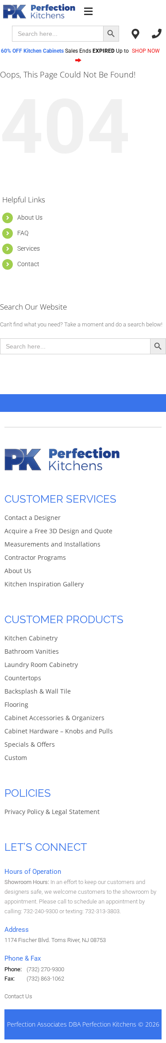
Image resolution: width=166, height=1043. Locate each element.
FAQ (22, 233)
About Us (29, 217)
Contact (28, 264)
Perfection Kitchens (109, 1024)
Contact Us (18, 996)
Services (28, 248)
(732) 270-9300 (45, 969)
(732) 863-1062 (45, 978)
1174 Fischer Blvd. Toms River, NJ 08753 (55, 940)
